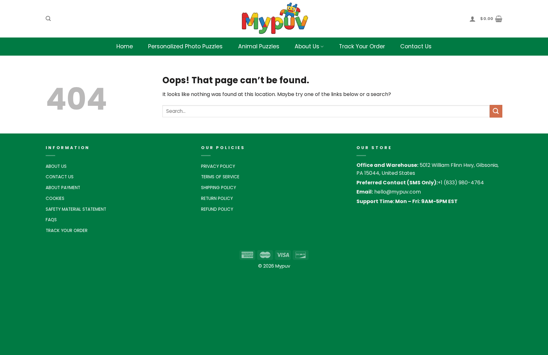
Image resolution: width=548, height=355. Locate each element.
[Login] (472, 19)
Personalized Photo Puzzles (185, 46)
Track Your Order (362, 46)
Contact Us (416, 46)
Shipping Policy (218, 188)
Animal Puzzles (258, 46)
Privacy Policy (218, 166)
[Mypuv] (274, 19)
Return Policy (217, 198)
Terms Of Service (220, 177)
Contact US (60, 177)
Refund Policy (217, 209)
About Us (307, 46)
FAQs (51, 220)
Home (124, 46)
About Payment (63, 188)
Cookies (55, 198)
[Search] (48, 18)
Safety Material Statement (76, 209)
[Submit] (496, 111)
